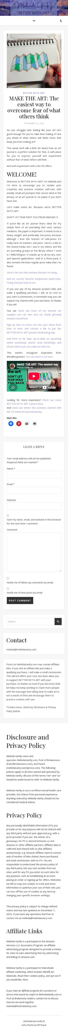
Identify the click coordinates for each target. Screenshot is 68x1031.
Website (11, 500)
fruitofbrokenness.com (19, 763)
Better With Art (34, 93)
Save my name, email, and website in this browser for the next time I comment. (34, 521)
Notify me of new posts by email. (25, 592)
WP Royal (41, 1025)
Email (10, 484)
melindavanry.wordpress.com (23, 767)
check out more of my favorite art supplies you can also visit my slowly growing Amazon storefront (34, 314)
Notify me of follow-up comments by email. (30, 582)
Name (11, 468)
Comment (12, 529)
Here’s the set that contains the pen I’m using (32, 272)
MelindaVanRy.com (27, 760)
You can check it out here (39, 356)
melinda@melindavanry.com (21, 649)
